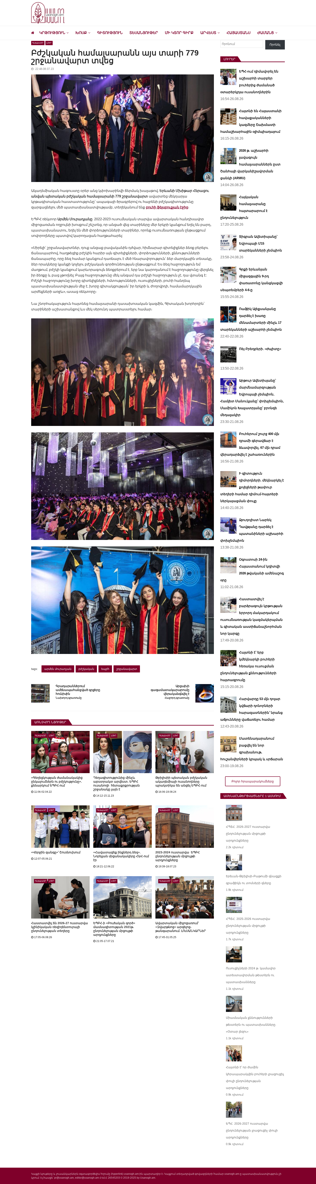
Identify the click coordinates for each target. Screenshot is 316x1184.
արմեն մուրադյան (57, 669)
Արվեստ (208, 33)
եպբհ (105, 669)
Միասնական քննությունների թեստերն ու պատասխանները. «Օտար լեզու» (251, 1024)
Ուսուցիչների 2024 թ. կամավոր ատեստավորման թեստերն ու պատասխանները (251, 975)
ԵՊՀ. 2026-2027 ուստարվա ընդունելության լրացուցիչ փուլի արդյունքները (252, 1130)
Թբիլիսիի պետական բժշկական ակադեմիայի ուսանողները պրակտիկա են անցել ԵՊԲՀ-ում (181, 781)
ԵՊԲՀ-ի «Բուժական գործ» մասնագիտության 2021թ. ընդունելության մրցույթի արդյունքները (114, 928)
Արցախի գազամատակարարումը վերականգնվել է (170, 689)
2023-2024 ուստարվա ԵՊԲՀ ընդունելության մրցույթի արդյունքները (177, 856)
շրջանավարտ (126, 669)
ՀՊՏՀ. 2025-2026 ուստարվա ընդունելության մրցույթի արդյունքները (248, 925)
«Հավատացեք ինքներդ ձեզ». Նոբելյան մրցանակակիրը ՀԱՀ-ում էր (121, 856)
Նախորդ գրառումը (68, 698)
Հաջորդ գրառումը (177, 698)
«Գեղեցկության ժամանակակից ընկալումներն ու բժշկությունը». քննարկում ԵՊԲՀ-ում (57, 781)
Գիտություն (110, 33)
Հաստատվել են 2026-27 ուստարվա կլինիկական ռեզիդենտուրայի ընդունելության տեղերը (59, 927)
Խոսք (81, 33)
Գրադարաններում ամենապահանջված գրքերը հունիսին (78, 689)
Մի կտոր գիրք (179, 33)
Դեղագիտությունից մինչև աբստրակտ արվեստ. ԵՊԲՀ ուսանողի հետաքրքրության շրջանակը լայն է (116, 783)
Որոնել (275, 44)
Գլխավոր (37, 43)
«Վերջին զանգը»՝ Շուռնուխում (55, 852)
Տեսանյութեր (143, 33)
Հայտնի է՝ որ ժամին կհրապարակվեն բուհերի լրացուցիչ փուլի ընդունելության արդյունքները (255, 1077)
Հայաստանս (238, 33)
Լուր (49, 43)
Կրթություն (52, 33)
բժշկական (86, 669)
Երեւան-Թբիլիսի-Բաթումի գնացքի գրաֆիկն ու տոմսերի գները (253, 879)
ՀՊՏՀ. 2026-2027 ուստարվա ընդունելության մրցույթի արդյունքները (248, 833)
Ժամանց (265, 33)
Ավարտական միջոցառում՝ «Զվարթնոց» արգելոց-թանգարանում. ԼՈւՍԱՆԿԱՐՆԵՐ (180, 927)
